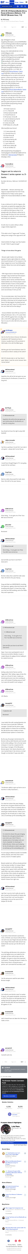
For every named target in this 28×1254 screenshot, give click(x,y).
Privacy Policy (12, 1245)
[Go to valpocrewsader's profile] (2, 442)
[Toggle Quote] (3, 415)
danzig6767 (8, 703)
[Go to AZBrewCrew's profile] (2, 510)
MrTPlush (8, 408)
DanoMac (14, 1114)
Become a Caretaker (9, 1096)
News (7, 2)
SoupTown (8, 472)
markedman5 (9, 781)
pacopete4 (8, 1048)
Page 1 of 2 (13, 27)
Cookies (19, 1245)
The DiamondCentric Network (14, 1246)
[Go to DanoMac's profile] (9, 1114)
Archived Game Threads (17, 21)
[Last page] (26, 27)
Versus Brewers (13, 71)
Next (23, 27)
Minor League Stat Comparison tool (14, 1208)
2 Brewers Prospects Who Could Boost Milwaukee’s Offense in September (13, 1172)
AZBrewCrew (9, 509)
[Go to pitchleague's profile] (3, 332)
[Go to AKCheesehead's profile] (2, 371)
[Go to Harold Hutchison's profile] (3, 1162)
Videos (21, 2)
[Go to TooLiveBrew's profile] (2, 165)
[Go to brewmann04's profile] (2, 973)
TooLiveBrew (9, 164)
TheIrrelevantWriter (12, 1220)
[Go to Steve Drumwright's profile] (3, 1187)
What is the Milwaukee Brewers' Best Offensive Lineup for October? (13, 1162)
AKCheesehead (9, 370)
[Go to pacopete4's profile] (2, 1050)
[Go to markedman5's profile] (2, 782)
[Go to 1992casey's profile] (2, 34)
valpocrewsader (10, 440)
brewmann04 (9, 972)
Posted (10, 36)
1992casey (6, 19)
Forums (12, 2)
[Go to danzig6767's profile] (2, 705)
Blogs (16, 2)
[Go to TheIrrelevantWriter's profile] (3, 1218)
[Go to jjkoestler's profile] (2, 526)
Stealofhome (10, 1209)
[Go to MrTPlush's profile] (2, 409)
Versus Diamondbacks (15, 89)
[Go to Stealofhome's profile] (3, 1208)
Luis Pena (16, 1126)
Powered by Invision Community (14, 1250)
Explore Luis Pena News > (7, 1142)
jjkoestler (8, 525)
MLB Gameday (13, 155)
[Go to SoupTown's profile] (2, 474)
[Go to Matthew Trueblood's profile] (3, 1153)
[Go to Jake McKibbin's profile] (3, 1171)
